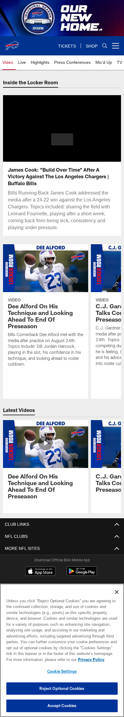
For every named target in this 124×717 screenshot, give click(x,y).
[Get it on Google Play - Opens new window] (82, 574)
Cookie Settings (62, 671)
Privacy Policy (39, 659)
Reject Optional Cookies (61, 688)
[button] (62, 143)
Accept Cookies (62, 705)
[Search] (104, 46)
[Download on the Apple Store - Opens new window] (40, 572)
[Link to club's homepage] (12, 43)
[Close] (116, 592)
